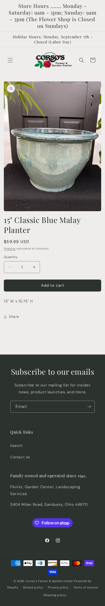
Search (16, 445)
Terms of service (85, 587)
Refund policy (33, 587)
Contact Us (20, 457)
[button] (10, 60)
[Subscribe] (89, 407)
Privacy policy (58, 587)
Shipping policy (55, 595)
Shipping (10, 248)
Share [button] (14, 316)
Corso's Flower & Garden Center (49, 581)
